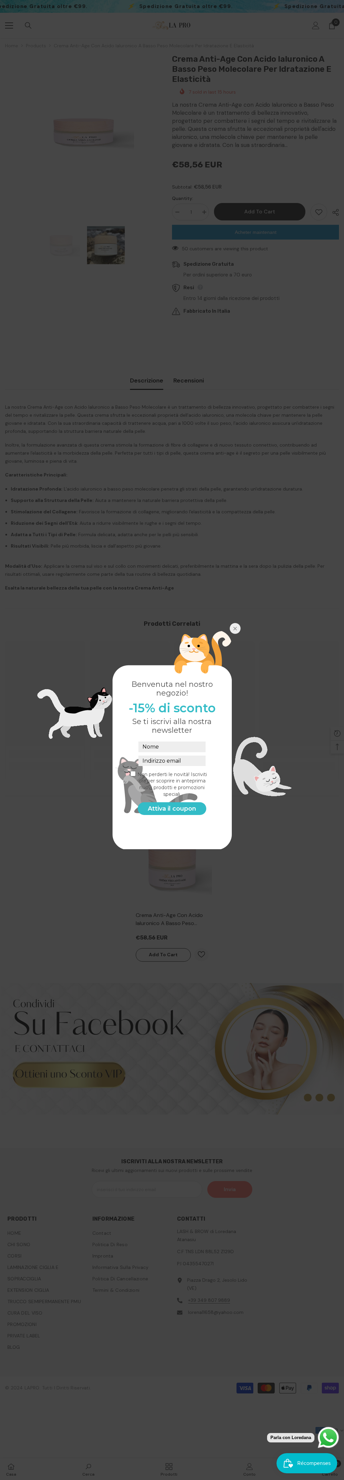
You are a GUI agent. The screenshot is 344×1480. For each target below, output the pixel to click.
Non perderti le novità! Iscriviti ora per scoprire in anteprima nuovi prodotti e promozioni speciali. (172, 784)
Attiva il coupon (172, 808)
